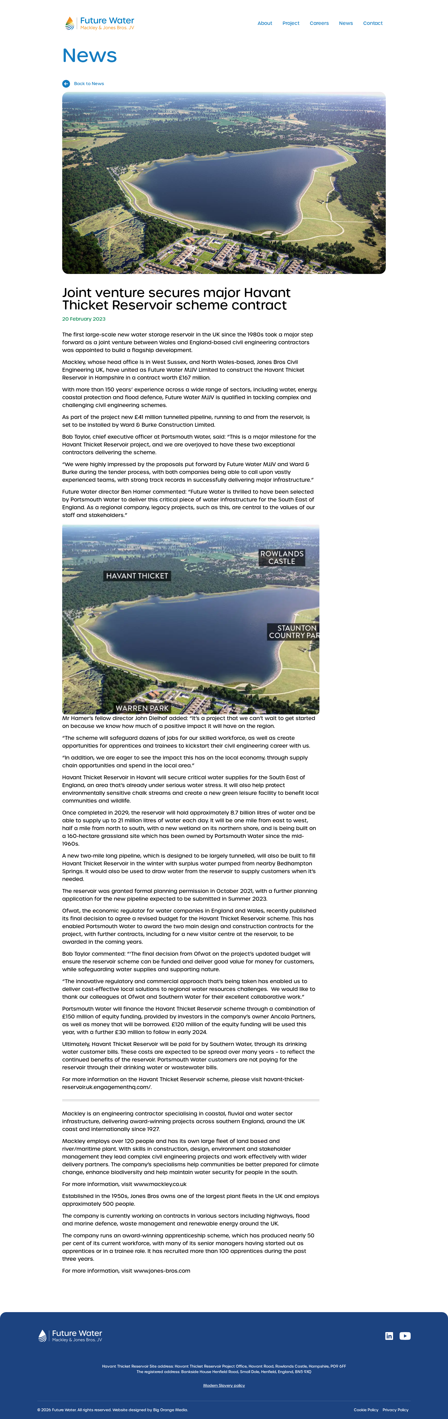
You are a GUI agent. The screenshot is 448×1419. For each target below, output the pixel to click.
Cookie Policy (366, 1410)
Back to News (89, 83)
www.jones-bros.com (162, 1271)
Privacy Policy (396, 1410)
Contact (373, 23)
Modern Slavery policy (224, 1385)
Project (291, 23)
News (346, 23)
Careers (319, 23)
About (265, 23)
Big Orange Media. (170, 1410)
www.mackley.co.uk (160, 1184)
